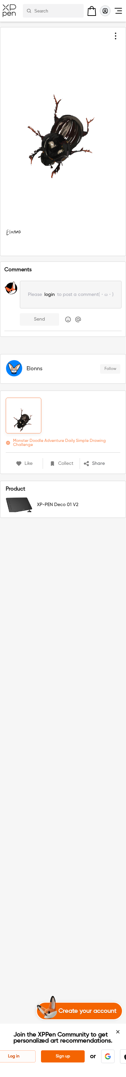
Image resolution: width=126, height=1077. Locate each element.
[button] (101, 463)
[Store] (91, 10)
